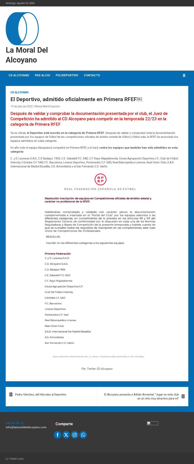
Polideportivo (67, 75)
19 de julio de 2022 (21, 106)
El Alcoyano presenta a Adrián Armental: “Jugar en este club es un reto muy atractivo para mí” (141, 396)
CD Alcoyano (19, 75)
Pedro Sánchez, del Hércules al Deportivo (40, 394)
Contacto (92, 75)
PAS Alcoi (42, 75)
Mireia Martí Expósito (47, 106)
